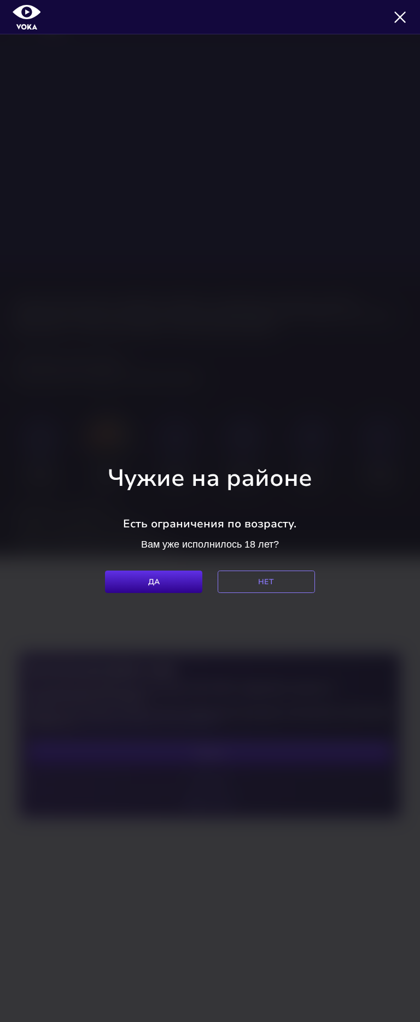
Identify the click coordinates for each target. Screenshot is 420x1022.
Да (154, 582)
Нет (266, 582)
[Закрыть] (400, 17)
